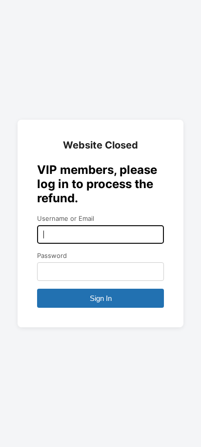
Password (52, 255)
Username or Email (65, 218)
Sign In (101, 298)
